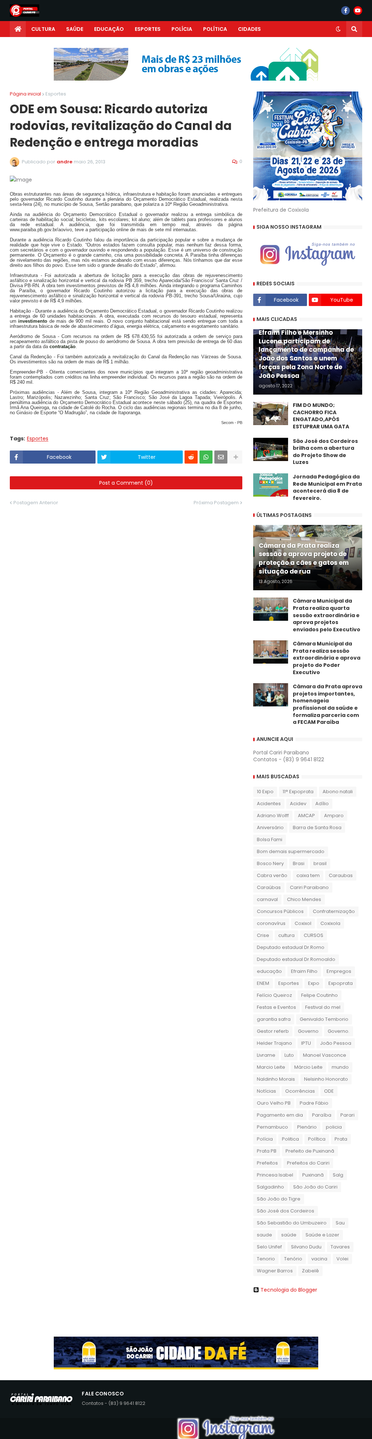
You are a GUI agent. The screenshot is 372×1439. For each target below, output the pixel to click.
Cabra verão (272, 875)
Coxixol (303, 923)
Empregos (339, 971)
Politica (290, 1139)
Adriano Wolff (273, 815)
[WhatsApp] (206, 457)
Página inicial (25, 93)
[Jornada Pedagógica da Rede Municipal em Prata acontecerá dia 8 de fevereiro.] (270, 485)
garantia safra (274, 1019)
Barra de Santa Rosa (317, 827)
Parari (347, 1115)
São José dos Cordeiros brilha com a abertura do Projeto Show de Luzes (325, 452)
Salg (338, 1174)
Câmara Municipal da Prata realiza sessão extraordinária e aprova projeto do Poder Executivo (326, 658)
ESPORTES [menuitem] (148, 29)
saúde (288, 1234)
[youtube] (357, 10)
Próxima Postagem (216, 502)
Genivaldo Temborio (324, 1019)
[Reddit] (191, 457)
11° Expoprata (298, 791)
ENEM (263, 983)
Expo (313, 983)
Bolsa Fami (269, 839)
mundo (340, 1067)
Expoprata (340, 983)
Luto (289, 1055)
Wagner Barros (275, 1270)
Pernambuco (272, 1127)
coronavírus (271, 923)
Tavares (340, 1246)
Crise (263, 935)
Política (317, 1139)
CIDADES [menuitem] (249, 29)
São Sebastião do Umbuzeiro (292, 1222)
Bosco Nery (270, 863)
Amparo (334, 815)
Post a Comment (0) (126, 482)
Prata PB (266, 1150)
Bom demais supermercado (290, 851)
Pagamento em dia (280, 1115)
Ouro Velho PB (274, 1103)
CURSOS (313, 935)
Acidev (298, 803)
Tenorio (266, 1258)
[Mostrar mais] (235, 457)
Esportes (55, 93)
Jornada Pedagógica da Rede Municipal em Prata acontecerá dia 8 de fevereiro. (327, 487)
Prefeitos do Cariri (308, 1162)
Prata (341, 1139)
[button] (338, 29)
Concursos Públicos (280, 911)
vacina (319, 1258)
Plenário (307, 1127)
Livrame (266, 1055)
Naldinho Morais (276, 1079)
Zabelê (310, 1270)
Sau (340, 1222)
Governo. (338, 1031)
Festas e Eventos (276, 1007)
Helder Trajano (274, 1043)
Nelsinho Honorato (326, 1079)
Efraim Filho (304, 971)
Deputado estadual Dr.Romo (290, 947)
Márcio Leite (308, 1067)
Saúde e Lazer (322, 1234)
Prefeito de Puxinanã (310, 1150)
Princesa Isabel (275, 1174)
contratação (62, 346)
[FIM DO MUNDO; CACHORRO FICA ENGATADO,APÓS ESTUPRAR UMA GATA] (270, 413)
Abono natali (338, 791)
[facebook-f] (345, 10)
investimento (32, 321)
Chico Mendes (304, 899)
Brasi (298, 863)
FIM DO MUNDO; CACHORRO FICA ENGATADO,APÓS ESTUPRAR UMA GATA (321, 416)
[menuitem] (18, 29)
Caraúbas (269, 887)
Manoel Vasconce (324, 1055)
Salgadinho (270, 1186)
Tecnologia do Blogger (288, 1290)
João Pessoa (335, 1043)
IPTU (306, 1043)
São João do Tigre (278, 1198)
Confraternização (334, 911)
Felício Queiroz (274, 995)
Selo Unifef (269, 1246)
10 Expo (265, 791)
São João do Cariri (315, 1186)
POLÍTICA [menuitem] (215, 29)
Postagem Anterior (35, 502)
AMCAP (306, 815)
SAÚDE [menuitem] (74, 29)
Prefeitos (267, 1162)
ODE (329, 1091)
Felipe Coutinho (319, 995)
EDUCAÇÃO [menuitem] (109, 29)
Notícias (266, 1091)
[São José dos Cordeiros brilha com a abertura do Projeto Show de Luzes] (270, 449)
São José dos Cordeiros (285, 1210)
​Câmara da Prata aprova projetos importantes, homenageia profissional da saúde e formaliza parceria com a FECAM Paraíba (327, 704)
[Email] (220, 457)
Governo (308, 1031)
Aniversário (270, 827)
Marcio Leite (271, 1067)
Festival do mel (322, 1007)
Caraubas (341, 875)
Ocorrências (300, 1091)
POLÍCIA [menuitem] (181, 29)
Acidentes (269, 803)
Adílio (322, 803)
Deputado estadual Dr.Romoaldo (296, 959)
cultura (286, 935)
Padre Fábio (314, 1103)
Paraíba (321, 1115)
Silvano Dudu (306, 1246)
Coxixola (330, 923)
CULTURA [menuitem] (43, 29)
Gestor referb (273, 1031)
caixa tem (308, 875)
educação (269, 971)
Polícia (265, 1139)
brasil (320, 863)
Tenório (293, 1258)
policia (334, 1127)
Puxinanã (313, 1174)
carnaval (267, 899)
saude (264, 1234)
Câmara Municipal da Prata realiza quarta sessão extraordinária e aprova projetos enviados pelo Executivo (326, 615)
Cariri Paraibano (309, 887)
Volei (342, 1258)
